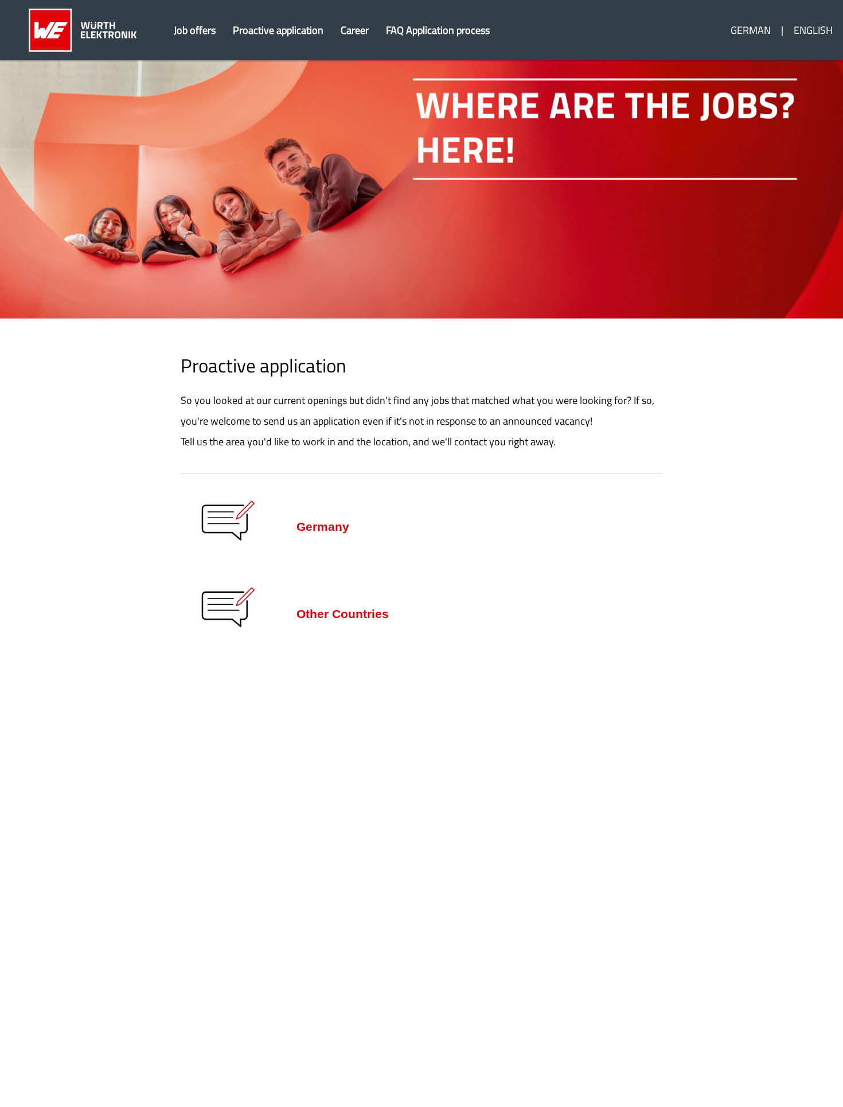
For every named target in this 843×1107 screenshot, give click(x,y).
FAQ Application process (438, 30)
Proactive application (278, 30)
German (751, 30)
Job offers (195, 30)
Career (355, 30)
